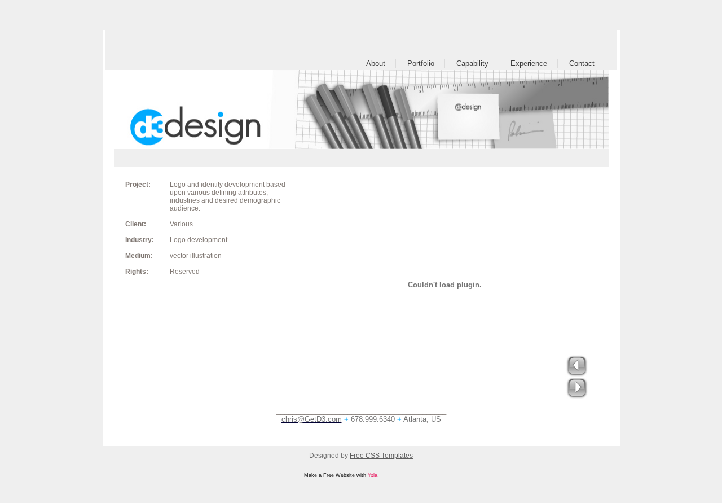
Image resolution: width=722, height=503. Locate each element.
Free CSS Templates (381, 456)
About (375, 63)
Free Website (339, 475)
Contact (582, 63)
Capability (472, 63)
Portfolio (420, 63)
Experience (528, 63)
